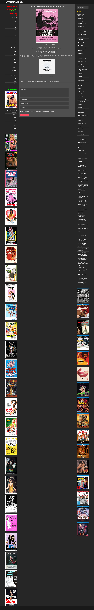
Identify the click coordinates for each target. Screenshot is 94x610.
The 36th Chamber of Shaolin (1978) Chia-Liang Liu (82, 254)
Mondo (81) (80, 93)
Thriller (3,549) (81, 134)
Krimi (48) (80, 88)
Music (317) (80, 96)
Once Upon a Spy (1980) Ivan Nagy (83, 264)
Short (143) (80, 126)
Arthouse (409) (81, 29)
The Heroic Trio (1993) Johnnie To (82, 245)
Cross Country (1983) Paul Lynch (82, 191)
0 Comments (56, 81)
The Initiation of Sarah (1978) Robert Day (82, 206)
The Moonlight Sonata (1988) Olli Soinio (83, 196)
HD (48, 81)
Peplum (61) (80, 104)
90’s (15, 21)
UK (15, 59)
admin (79, 200)
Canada (14, 70)
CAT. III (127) (80, 39)
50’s (15, 32)
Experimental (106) (82, 58)
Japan (15, 62)
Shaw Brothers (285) (82, 123)
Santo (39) (80, 118)
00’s (15, 19)
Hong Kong (14, 65)
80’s (15, 24)
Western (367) (81, 150)
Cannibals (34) (81, 37)
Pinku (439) (80, 107)
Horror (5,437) (81, 82)
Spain (15, 56)
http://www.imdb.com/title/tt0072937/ (47, 52)
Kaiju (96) (80, 85)
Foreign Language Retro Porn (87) (83, 70)
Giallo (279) (80, 73)
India (15, 83)
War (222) (80, 147)
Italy (15, 48)
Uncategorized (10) (82, 142)
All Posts (14, 114)
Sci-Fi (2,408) (80, 120)
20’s (15, 40)
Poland (15, 78)
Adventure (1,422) (81, 20)
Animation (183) (81, 26)
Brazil (15, 73)
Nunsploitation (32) (81, 101)
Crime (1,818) (80, 45)
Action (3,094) (81, 15)
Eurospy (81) (80, 56)
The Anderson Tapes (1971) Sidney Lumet (83, 230)
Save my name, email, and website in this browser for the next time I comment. (37, 111)
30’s (15, 38)
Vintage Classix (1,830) (82, 144)
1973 (38, 81)
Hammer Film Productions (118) (81, 79)
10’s (15, 43)
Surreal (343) (80, 131)
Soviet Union (13, 75)
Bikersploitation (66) (82, 31)
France (14, 54)
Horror (33, 81)
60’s (15, 29)
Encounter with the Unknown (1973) (47, 76)
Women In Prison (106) (82, 153)
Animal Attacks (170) (82, 23)
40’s (15, 35)
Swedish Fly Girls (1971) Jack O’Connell (82, 160)
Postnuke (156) (81, 112)
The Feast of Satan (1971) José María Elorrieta (82, 215)
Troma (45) (80, 136)
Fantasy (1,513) (81, 64)
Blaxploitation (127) (82, 34)
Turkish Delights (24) (82, 139)
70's (40, 81)
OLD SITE (14, 112)
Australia (14, 67)
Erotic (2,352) (80, 53)
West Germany (13, 131)
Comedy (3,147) (81, 42)
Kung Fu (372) (81, 91)
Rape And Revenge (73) (83, 115)
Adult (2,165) (80, 18)
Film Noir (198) (81, 66)
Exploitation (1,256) (82, 61)
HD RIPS (79, 11)
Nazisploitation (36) (82, 99)
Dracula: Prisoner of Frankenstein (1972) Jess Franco (83, 185)
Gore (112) (80, 76)
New (50, 81)
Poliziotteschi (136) (82, 109)
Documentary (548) (82, 47)
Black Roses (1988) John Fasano (82, 274)
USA (52, 81)
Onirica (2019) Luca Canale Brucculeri (82, 220)
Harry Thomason (44, 81)
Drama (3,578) (81, 50)
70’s (15, 27)
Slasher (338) (80, 128)
